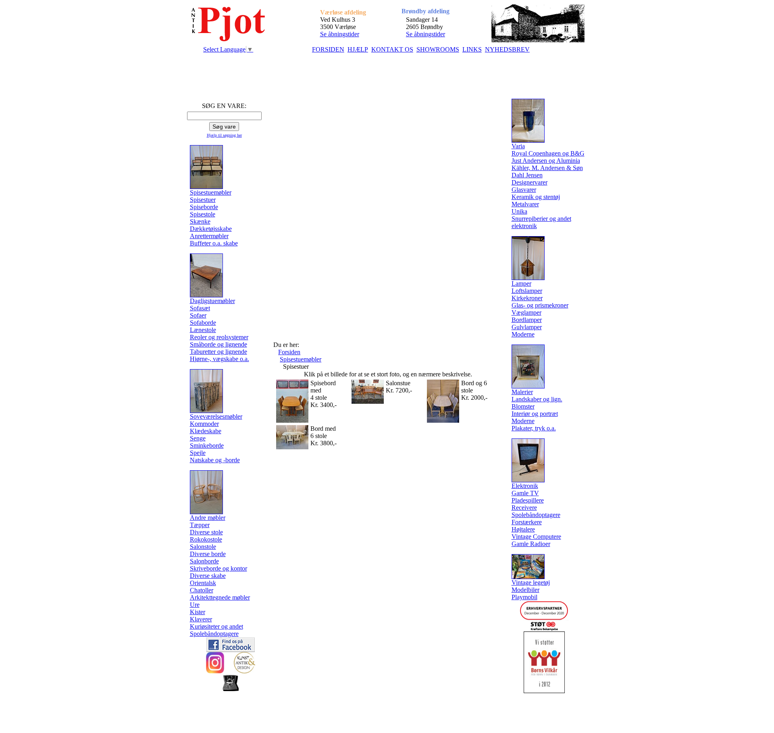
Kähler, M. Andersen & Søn (547, 167)
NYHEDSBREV (507, 49)
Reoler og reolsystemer (219, 337)
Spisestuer (203, 199)
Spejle (198, 452)
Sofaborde (203, 322)
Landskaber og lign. (537, 399)
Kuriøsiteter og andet (216, 626)
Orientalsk (203, 582)
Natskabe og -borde (215, 460)
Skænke (200, 221)
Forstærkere (527, 522)
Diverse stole (206, 532)
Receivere (524, 507)
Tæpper (200, 524)
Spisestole (202, 214)
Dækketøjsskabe (211, 228)
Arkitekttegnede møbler (220, 597)
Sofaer (198, 315)
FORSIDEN (328, 49)
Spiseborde (204, 206)
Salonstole (203, 546)
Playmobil (524, 597)
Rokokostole (206, 539)
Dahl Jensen (527, 175)
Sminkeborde (207, 445)
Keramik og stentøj (536, 196)
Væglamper (526, 312)
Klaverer (201, 619)
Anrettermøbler (209, 236)
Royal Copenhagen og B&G (548, 153)
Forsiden (289, 352)
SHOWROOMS (437, 49)
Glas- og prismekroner (540, 305)
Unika (519, 211)
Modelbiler (525, 589)
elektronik (524, 225)
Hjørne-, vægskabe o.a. (219, 358)
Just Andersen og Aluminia (546, 160)
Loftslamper (527, 290)
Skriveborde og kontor (218, 568)
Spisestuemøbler (300, 359)
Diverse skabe (208, 575)
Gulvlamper (527, 327)
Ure (195, 604)
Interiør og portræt (535, 413)
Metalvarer (525, 204)
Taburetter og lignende (218, 351)
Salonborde (204, 561)
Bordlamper (527, 319)
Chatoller (201, 590)
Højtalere (523, 529)
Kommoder (204, 423)
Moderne (523, 334)
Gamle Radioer (531, 543)
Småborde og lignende (218, 344)
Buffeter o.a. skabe (214, 243)
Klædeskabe (205, 431)
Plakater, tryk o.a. (534, 428)
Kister (197, 611)
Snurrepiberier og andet (541, 218)
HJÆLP (357, 49)
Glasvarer (524, 189)
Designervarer (529, 182)
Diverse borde (208, 553)
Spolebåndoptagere (214, 633)
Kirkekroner (527, 298)
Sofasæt (200, 308)
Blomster (523, 406)
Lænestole (203, 329)
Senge (198, 438)
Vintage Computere (536, 536)
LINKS (472, 49)
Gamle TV (525, 493)
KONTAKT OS (392, 49)
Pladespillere (528, 500)
